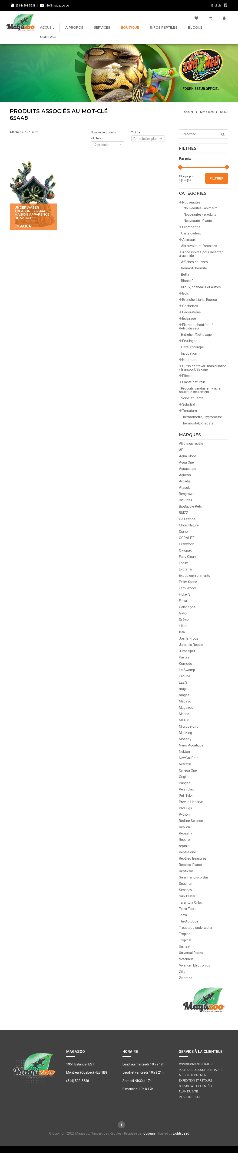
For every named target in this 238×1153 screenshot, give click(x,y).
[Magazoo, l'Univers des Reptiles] (20, 22)
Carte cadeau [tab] (191, 233)
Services (102, 27)
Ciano (183, 531)
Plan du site (188, 1091)
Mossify (185, 739)
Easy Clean (187, 557)
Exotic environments (194, 575)
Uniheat (184, 946)
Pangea (184, 783)
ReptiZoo (186, 871)
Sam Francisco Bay (193, 877)
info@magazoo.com (58, 5)
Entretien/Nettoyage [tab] (196, 334)
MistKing (185, 733)
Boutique (130, 27)
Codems (149, 1133)
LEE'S (183, 682)
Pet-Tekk (185, 796)
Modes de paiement (193, 1075)
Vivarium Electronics (194, 965)
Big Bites (185, 500)
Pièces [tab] (187, 376)
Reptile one (187, 852)
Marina (184, 714)
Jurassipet (187, 651)
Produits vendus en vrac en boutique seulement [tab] (200, 390)
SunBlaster (187, 896)
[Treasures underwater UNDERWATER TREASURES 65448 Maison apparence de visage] (33, 194)
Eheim (183, 563)
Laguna (184, 676)
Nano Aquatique (191, 745)
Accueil (47, 27)
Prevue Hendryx (191, 802)
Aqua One (186, 462)
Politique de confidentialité (200, 1070)
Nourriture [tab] (190, 360)
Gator (183, 613)
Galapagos (187, 607)
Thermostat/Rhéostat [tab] (198, 423)
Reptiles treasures (193, 858)
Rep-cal (185, 827)
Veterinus (186, 959)
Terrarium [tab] (189, 411)
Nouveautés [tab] (191, 202)
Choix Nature (189, 525)
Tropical (185, 940)
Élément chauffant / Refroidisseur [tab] (196, 326)
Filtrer (217, 178)
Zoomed (185, 978)
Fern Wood (187, 588)
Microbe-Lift (188, 726)
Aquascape (187, 469)
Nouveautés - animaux (200, 208)
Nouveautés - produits (200, 214)
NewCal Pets (188, 758)
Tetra (183, 915)
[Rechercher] (221, 135)
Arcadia (185, 481)
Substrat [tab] (188, 404)
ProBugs (185, 808)
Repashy (185, 833)
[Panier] (210, 18)
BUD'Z (183, 513)
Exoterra (185, 569)
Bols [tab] (185, 293)
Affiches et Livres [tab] (194, 262)
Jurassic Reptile (191, 645)
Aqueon (185, 475)
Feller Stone (188, 582)
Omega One (188, 770)
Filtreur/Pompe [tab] (192, 347)
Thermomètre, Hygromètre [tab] (201, 417)
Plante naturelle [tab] (194, 382)
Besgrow (185, 494)
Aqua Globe (188, 456)
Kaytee (184, 657)
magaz (184, 695)
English (216, 5)
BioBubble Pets (190, 506)
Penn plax (186, 789)
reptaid (184, 846)
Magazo (185, 701)
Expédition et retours (196, 1080)
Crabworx (186, 544)
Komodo (185, 663)
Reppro (184, 840)
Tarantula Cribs (190, 902)
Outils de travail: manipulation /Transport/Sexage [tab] (203, 368)
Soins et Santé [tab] (192, 398)
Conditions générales (196, 1064)
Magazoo (186, 707)
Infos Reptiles (163, 27)
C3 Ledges (187, 519)
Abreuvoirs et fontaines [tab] (199, 246)
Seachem (186, 884)
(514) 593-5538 (26, 5)
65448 (224, 112)
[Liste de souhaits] (196, 18)
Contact (48, 37)
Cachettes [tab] (190, 306)
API (181, 450)
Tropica (184, 934)
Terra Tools (187, 909)
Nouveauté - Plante (198, 221)
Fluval (183, 601)
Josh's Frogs (188, 638)
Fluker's (184, 594)
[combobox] (148, 138)
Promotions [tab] (191, 227)
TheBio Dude (188, 921)
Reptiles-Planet (190, 865)
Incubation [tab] (189, 353)
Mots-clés (207, 112)
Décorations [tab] (191, 312)
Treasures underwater (195, 928)
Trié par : (136, 132)
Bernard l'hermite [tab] (194, 268)
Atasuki (184, 487)
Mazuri (184, 720)
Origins (184, 777)
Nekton (184, 751)
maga (183, 689)
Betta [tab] (185, 274)
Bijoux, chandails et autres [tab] (201, 287)
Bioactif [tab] (187, 281)
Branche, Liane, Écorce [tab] (199, 300)
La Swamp (187, 670)
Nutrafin (185, 764)
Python (184, 814)
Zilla (182, 972)
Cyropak (185, 550)
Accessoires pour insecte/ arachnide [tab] (201, 254)
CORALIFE (187, 538)
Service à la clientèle (196, 1086)
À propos (74, 27)
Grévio (184, 619)
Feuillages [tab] (189, 341)
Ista (182, 632)
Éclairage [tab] (189, 318)
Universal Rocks (191, 953)
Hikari (183, 626)
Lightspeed (181, 1133)
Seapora (185, 890)
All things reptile (191, 443)
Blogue (195, 27)
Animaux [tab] (188, 239)
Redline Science (191, 821)
